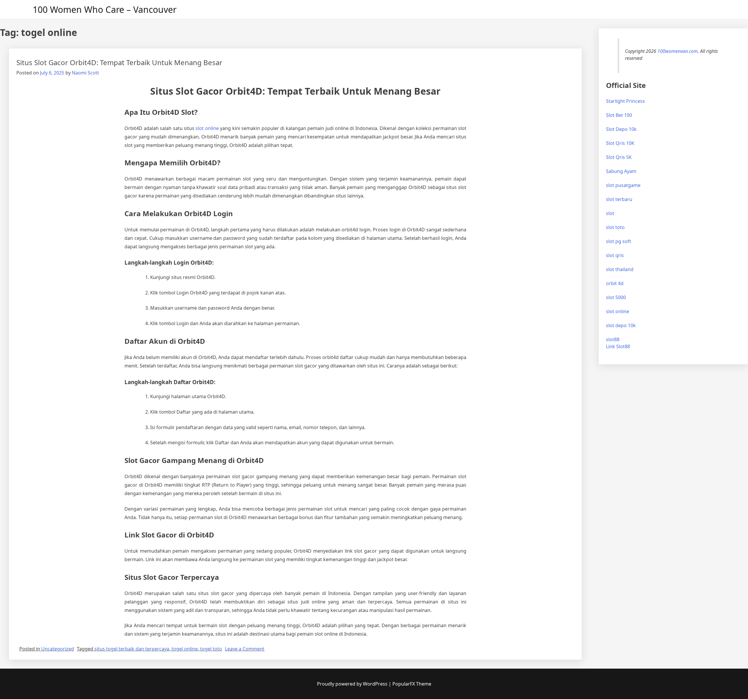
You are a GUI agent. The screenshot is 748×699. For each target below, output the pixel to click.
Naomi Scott (85, 73)
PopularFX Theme (411, 684)
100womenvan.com (677, 51)
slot (610, 213)
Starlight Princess (625, 101)
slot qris (615, 255)
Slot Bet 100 (619, 115)
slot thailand (619, 269)
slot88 (612, 339)
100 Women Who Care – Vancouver (104, 9)
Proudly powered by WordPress (353, 684)
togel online (185, 649)
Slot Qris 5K (619, 157)
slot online (207, 128)
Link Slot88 (618, 346)
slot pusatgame (623, 185)
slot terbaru (619, 199)
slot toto (615, 227)
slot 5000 (616, 297)
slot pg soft (618, 241)
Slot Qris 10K (620, 143)
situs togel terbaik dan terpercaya (131, 649)
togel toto (211, 649)
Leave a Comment (244, 649)
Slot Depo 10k (621, 129)
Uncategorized (57, 649)
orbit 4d (615, 283)
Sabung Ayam (621, 171)
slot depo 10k (621, 325)
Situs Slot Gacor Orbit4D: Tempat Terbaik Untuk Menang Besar (119, 62)
